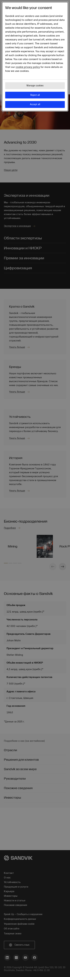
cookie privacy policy (28, 67)
